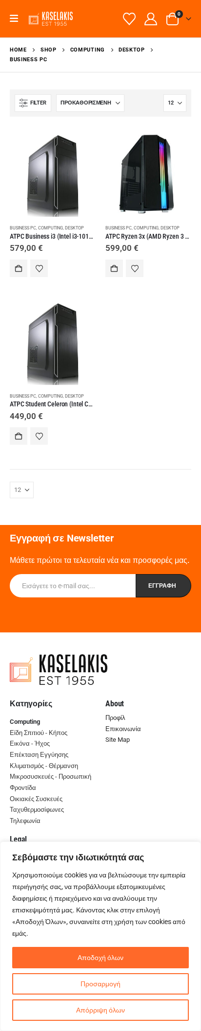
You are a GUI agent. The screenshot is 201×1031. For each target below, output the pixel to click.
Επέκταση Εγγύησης (39, 754)
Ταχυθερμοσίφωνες (37, 809)
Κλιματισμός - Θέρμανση (44, 765)
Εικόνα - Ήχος (30, 743)
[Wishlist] (129, 19)
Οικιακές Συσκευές (36, 799)
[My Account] (151, 19)
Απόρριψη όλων (100, 1010)
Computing (50, 227)
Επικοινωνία (123, 729)
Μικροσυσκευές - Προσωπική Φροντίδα (50, 782)
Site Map (117, 739)
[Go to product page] (53, 174)
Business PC (23, 227)
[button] (17, 19)
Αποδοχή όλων (100, 957)
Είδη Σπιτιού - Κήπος (38, 732)
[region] (100, 936)
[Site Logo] (51, 18)
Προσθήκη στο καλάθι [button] (18, 268)
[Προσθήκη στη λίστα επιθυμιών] (39, 268)
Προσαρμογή (100, 984)
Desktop (74, 227)
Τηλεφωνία (25, 820)
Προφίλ (115, 717)
